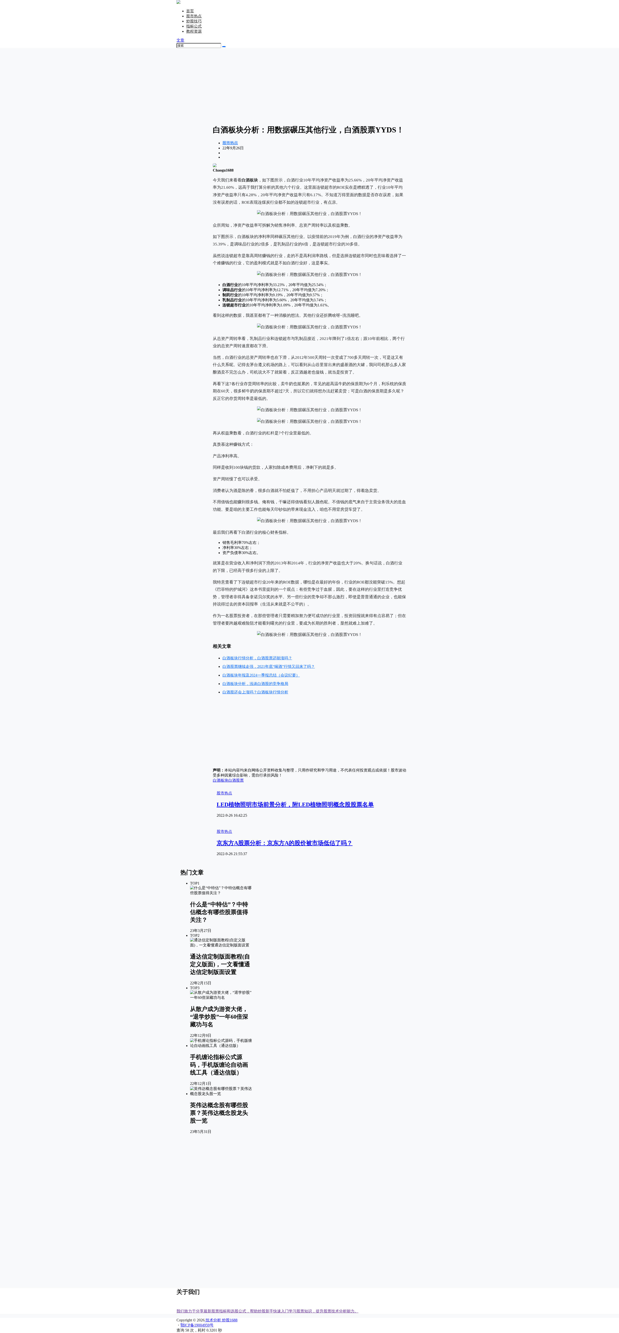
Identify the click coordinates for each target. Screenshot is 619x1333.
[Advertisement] (309, 86)
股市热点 (194, 16)
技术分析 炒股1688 (221, 1320)
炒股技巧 (194, 21)
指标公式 (194, 26)
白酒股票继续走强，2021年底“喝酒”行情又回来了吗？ (268, 666)
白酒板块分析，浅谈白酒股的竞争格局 (255, 684)
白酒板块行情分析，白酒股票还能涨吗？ (257, 658)
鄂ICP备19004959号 (197, 1325)
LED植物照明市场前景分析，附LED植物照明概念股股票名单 (295, 804)
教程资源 (194, 31)
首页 (190, 11)
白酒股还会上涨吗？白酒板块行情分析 (255, 692)
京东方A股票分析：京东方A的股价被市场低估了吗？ (285, 843)
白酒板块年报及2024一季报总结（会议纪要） (261, 675)
